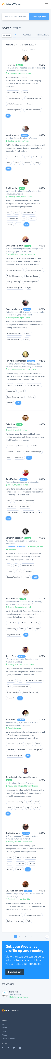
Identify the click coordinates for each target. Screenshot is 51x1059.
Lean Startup (33, 446)
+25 (20, 698)
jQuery (37, 163)
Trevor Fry (10, 65)
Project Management (14, 98)
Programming (24, 506)
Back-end (21, 750)
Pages (27, 577)
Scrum (29, 104)
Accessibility (11, 629)
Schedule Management (15, 397)
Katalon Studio (12, 623)
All (14, 35)
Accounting (11, 391)
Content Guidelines (8, 1039)
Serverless (30, 501)
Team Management (14, 110)
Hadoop (9, 224)
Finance (10, 385)
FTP (27, 157)
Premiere (10, 571)
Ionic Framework (12, 512)
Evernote (32, 863)
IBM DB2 (32, 218)
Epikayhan (10, 424)
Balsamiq (21, 446)
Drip (16, 565)
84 (26, 937)
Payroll (22, 391)
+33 (26, 224)
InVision (10, 452)
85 (32, 937)
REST (9, 457)
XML (8, 163)
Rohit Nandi (11, 719)
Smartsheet (20, 863)
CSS (29, 802)
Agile (29, 287)
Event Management (33, 385)
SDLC (22, 629)
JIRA (30, 629)
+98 (18, 403)
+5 (28, 755)
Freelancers (43, 35)
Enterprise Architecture (34, 680)
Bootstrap (10, 750)
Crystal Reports (12, 218)
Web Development (35, 750)
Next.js (21, 802)
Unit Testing (35, 623)
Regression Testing (14, 634)
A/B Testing (19, 457)
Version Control (30, 857)
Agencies (27, 35)
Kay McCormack (13, 833)
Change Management (14, 270)
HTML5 (37, 808)
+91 (27, 869)
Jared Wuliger (12, 479)
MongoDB (19, 808)
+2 (8, 115)
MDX (8, 212)
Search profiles (39, 16)
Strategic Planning (13, 282)
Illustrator (27, 163)
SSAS (16, 212)
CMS (8, 501)
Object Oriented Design (33, 452)
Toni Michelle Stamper (16, 361)
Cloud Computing (13, 692)
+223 (35, 577)
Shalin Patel (11, 656)
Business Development (34, 270)
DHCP (19, 857)
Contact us (5, 1028)
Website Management (14, 104)
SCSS (37, 802)
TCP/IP (9, 863)
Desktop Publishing (13, 577)
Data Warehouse (28, 212)
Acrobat (10, 403)
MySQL (24, 623)
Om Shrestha (11, 188)
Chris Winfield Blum (14, 246)
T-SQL (19, 224)
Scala (21, 744)
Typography (29, 571)
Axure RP (10, 446)
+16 (8, 168)
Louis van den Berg (14, 891)
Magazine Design (28, 565)
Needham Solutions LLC (16, 547)
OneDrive (31, 397)
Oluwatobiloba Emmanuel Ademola (21, 777)
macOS (9, 857)
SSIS (23, 218)
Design (25, 92)
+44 (8, 518)
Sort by (24, 50)
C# (39, 512)
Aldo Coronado (12, 135)
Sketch (17, 163)
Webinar (20, 385)
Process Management (33, 98)
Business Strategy (32, 276)
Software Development (32, 110)
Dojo (8, 157)
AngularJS (10, 698)
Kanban (19, 869)
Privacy (4, 1035)
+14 (29, 457)
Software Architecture (33, 915)
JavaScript (36, 157)
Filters (8, 35)
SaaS (19, 452)
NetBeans (18, 157)
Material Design (28, 512)
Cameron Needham (14, 538)
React (9, 808)
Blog (3, 1024)
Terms (4, 1031)
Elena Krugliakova (14, 309)
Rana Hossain (12, 598)
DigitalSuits (14, 992)
